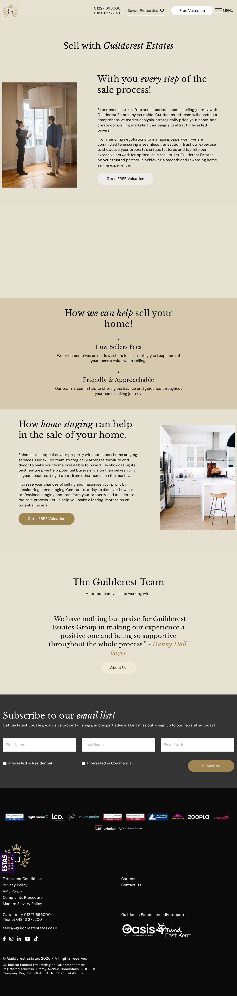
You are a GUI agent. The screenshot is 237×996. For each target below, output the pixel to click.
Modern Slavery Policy (22, 903)
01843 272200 (107, 13)
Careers (128, 878)
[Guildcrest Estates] (10, 10)
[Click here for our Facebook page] (6, 939)
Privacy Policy (15, 885)
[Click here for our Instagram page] (13, 939)
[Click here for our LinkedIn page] (21, 939)
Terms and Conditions (22, 878)
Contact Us (131, 885)
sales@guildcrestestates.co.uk (30, 928)
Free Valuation (192, 10)
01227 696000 (107, 8)
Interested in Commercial (110, 763)
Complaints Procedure (23, 897)
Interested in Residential (30, 763)
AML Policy (12, 891)
